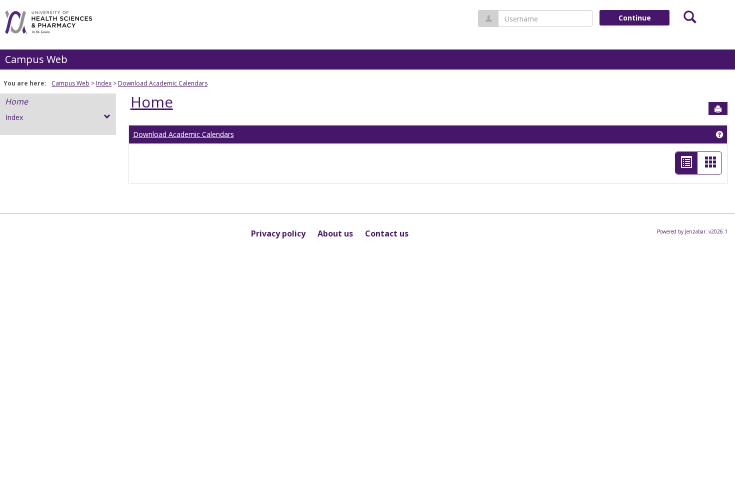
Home (16, 101)
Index (104, 83)
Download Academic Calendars (163, 83)
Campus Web (36, 59)
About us (335, 233)
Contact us (386, 233)
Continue (634, 17)
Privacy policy (278, 233)
